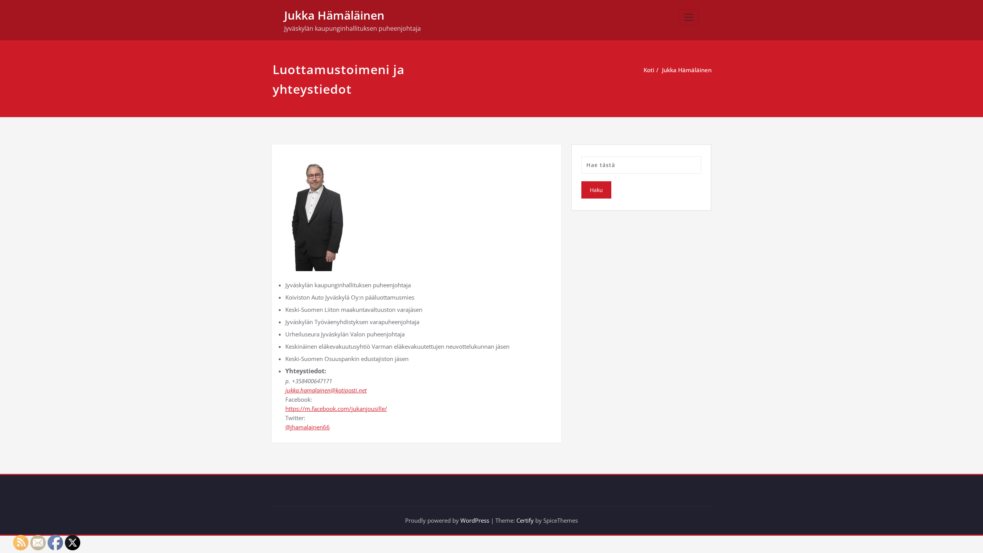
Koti (649, 70)
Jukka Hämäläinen (334, 15)
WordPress (474, 520)
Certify (525, 520)
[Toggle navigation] (689, 17)
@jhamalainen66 (307, 427)
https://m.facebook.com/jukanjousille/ (336, 408)
